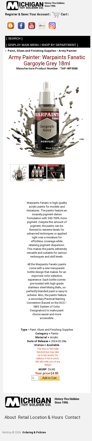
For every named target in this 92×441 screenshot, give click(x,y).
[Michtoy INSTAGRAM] (53, 26)
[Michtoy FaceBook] (22, 26)
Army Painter (68, 50)
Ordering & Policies (34, 432)
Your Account (39, 14)
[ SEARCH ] (14, 38)
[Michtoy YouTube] (32, 26)
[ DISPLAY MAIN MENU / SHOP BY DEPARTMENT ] (42, 45)
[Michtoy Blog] (11, 26)
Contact (72, 417)
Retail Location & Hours (40, 417)
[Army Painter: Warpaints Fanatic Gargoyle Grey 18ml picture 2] (37, 172)
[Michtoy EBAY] (43, 26)
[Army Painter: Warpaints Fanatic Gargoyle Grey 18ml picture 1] (47, 79)
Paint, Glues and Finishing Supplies (32, 50)
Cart (64, 14)
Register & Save (16, 14)
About (10, 417)
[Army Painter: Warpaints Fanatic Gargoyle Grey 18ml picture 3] (56, 172)
